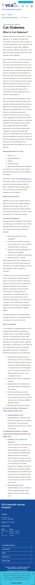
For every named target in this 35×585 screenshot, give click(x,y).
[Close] (33, 574)
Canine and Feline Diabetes (9, 17)
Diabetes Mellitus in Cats (15, 415)
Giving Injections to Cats (15, 485)
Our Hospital (6, 549)
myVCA (4, 553)
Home (3, 14)
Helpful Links (6, 560)
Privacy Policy (11, 570)
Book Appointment (25, 2)
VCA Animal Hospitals (8, 545)
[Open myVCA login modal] (23, 6)
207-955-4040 (10, 522)
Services (10, 14)
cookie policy (18, 577)
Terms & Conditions (22, 570)
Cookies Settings (16, 583)
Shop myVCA (5, 557)
